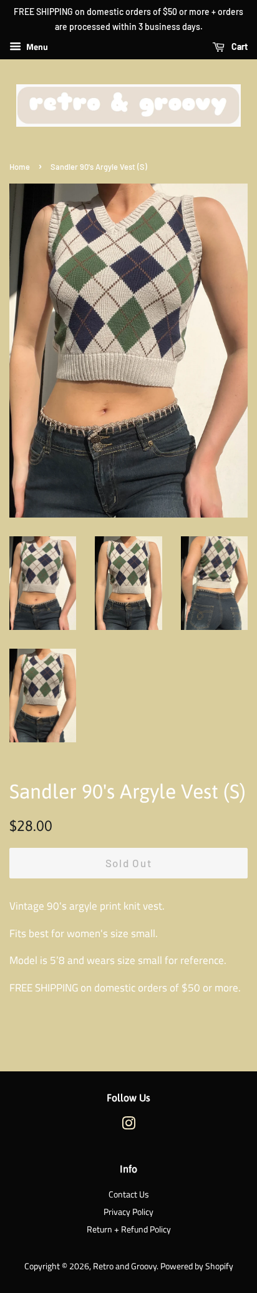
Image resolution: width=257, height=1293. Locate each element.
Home (19, 167)
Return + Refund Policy (129, 1229)
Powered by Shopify (196, 1266)
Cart (239, 46)
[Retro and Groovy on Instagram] (128, 1126)
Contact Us (129, 1194)
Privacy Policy (128, 1212)
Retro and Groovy (125, 1266)
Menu (36, 46)
